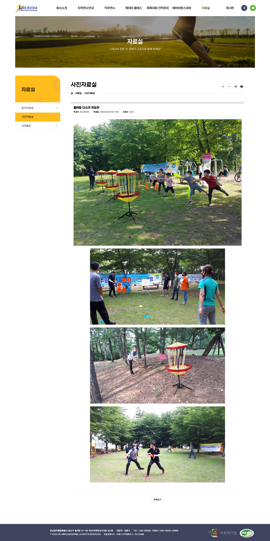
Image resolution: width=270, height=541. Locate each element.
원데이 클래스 (133, 8)
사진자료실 (27, 116)
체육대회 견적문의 (158, 8)
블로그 (253, 8)
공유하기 (235, 86)
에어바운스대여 (181, 8)
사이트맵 (244, 8)
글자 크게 (223, 86)
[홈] (72, 93)
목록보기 (157, 499)
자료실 (206, 8)
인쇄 (241, 86)
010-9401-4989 (169, 530)
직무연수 (109, 8)
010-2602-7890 (148, 530)
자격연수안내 (86, 8)
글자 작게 (229, 86)
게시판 (230, 8)
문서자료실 (27, 108)
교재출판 (26, 125)
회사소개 (61, 8)
